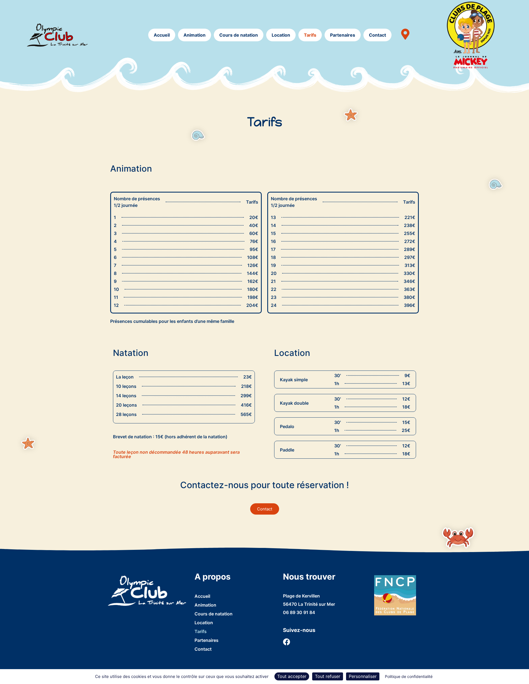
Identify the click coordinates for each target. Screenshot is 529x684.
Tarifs (310, 35)
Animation (194, 35)
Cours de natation (238, 35)
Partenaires (342, 35)
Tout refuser (327, 676)
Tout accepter (291, 676)
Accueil (162, 35)
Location (281, 35)
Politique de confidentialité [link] (409, 676)
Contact (377, 35)
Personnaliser (363, 676)
